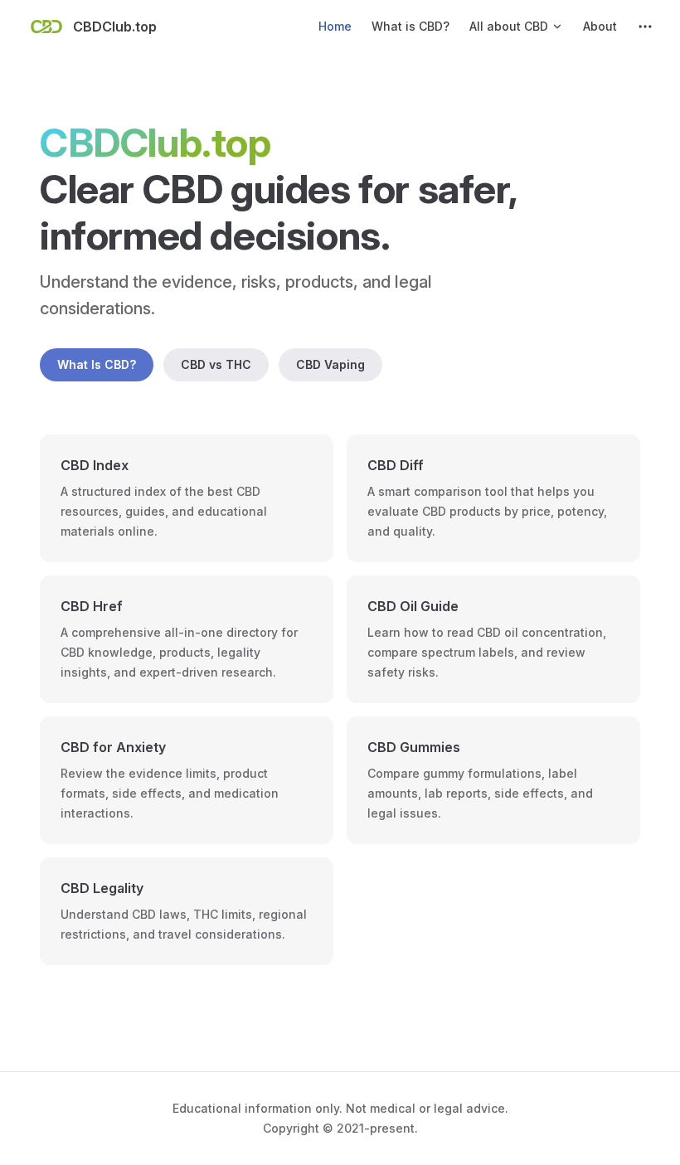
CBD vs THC (216, 364)
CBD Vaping (330, 364)
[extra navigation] (645, 26)
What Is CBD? (96, 364)
